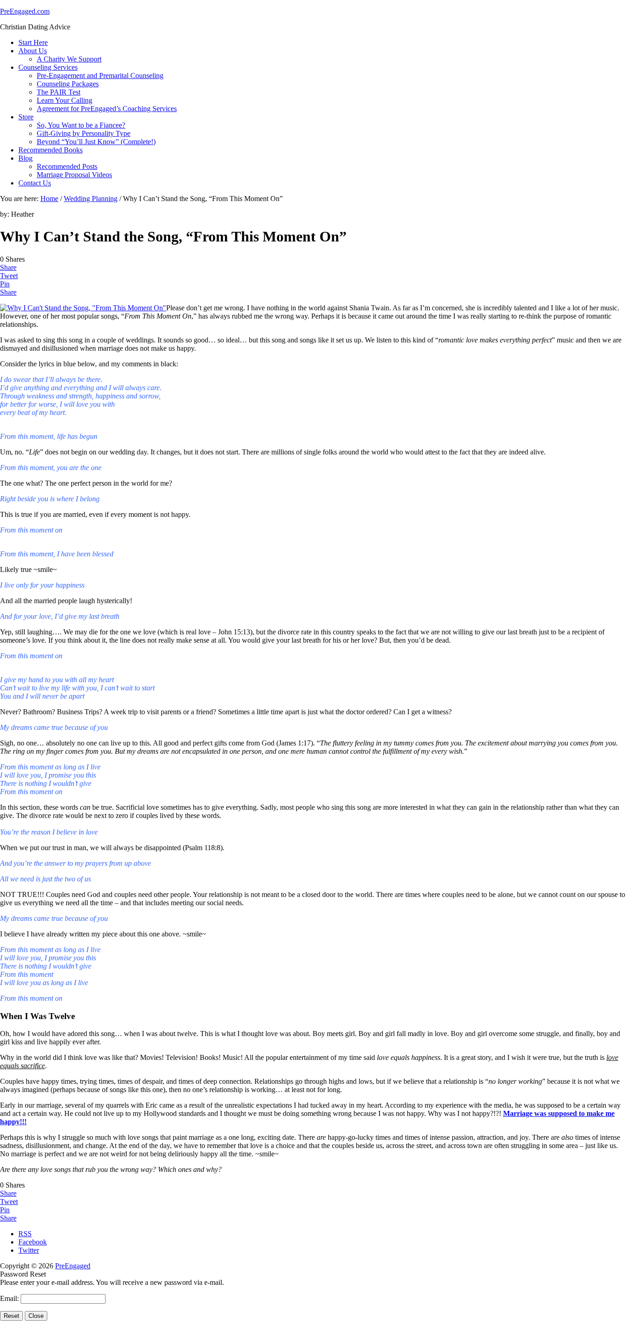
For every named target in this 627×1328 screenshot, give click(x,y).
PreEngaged (72, 1266)
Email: (10, 1298)
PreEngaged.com (25, 11)
